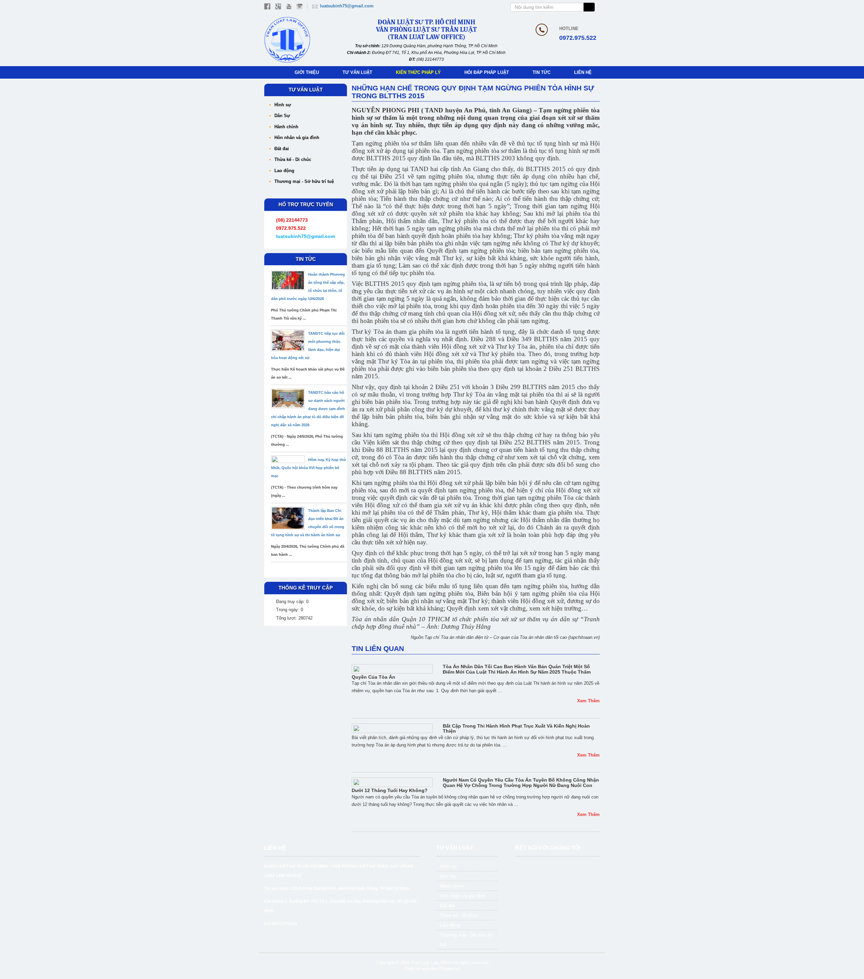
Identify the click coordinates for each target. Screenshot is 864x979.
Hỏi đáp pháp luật (486, 72)
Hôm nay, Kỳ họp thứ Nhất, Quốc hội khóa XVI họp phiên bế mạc (308, 468)
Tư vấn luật (357, 72)
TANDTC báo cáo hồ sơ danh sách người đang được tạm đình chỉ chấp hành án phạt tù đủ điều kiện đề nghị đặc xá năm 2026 (308, 408)
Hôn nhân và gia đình (296, 137)
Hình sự (282, 104)
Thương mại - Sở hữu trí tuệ (304, 181)
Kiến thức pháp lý (418, 72)
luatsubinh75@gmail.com (347, 5)
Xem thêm (588, 700)
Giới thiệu (307, 72)
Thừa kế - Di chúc (292, 159)
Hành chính (286, 126)
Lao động (284, 170)
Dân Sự (282, 115)
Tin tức (541, 72)
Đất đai (281, 148)
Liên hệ (583, 72)
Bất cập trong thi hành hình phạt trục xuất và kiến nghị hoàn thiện (516, 728)
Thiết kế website (420, 968)
